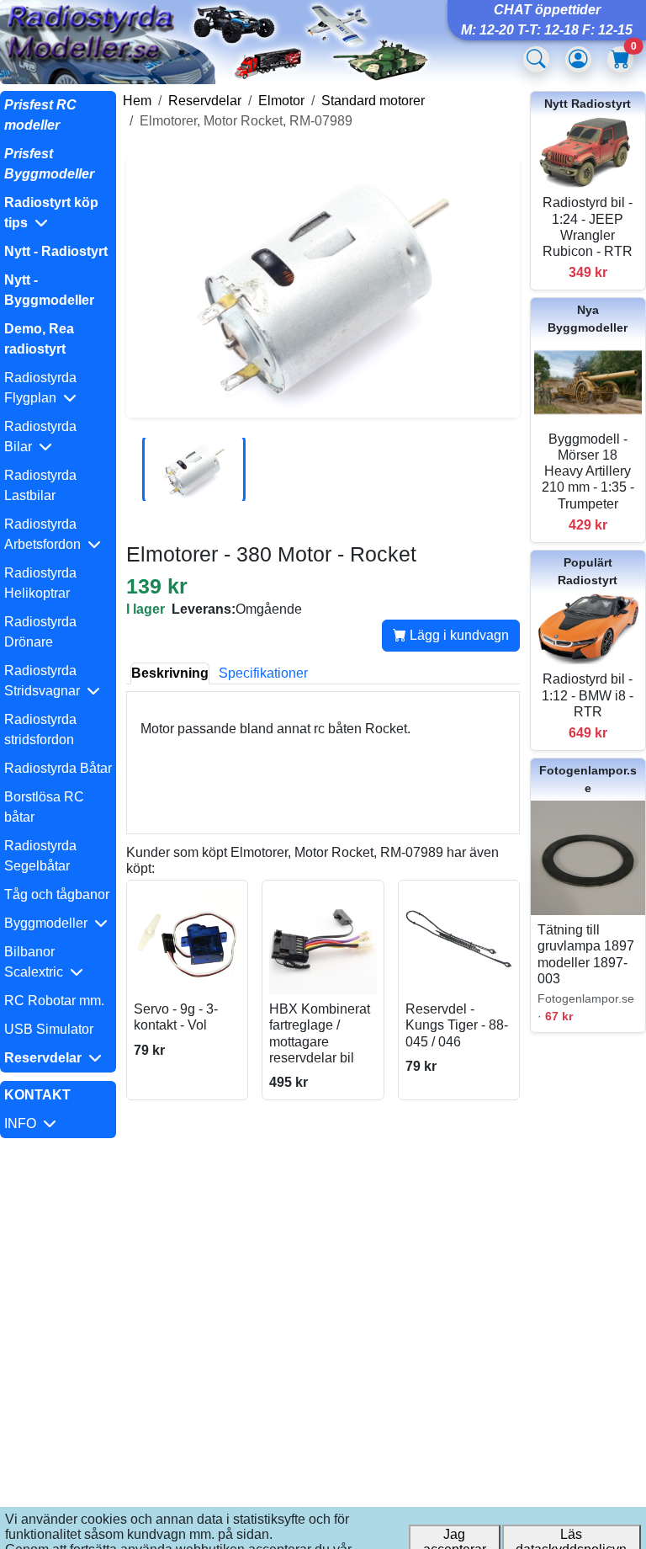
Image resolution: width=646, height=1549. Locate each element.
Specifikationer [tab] (263, 673)
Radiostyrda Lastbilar (40, 485)
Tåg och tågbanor (56, 894)
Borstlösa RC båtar (44, 807)
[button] (58, 213)
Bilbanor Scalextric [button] (37, 962)
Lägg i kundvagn (457, 635)
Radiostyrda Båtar (58, 768)
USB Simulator (48, 1029)
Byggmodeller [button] (49, 923)
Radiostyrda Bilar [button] (40, 436)
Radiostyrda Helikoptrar (40, 583)
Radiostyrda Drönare (40, 632)
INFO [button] (23, 1123)
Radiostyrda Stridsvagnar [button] (45, 680)
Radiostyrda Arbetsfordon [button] (45, 534)
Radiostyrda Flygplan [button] (40, 387)
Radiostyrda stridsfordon (40, 729)
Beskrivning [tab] (170, 673)
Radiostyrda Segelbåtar (40, 855)
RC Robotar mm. (54, 1000)
